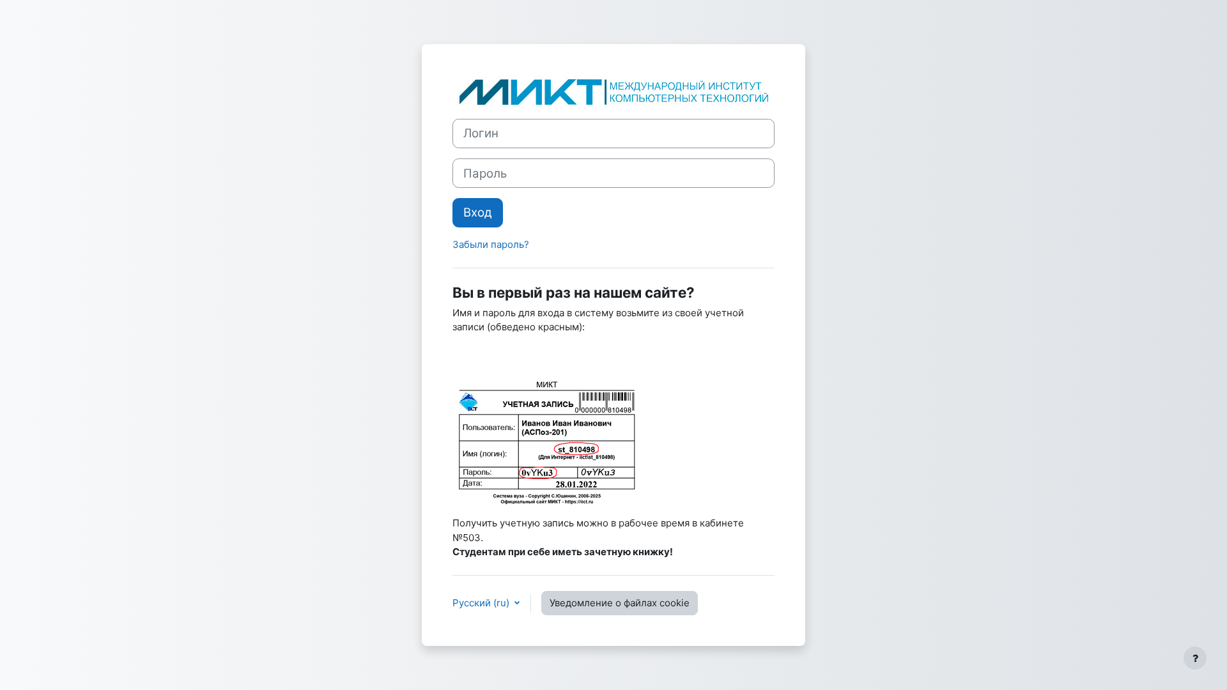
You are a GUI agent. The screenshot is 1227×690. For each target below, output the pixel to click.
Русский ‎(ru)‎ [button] (482, 603)
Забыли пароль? (490, 244)
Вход (477, 212)
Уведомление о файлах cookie (620, 603)
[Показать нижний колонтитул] (1195, 658)
